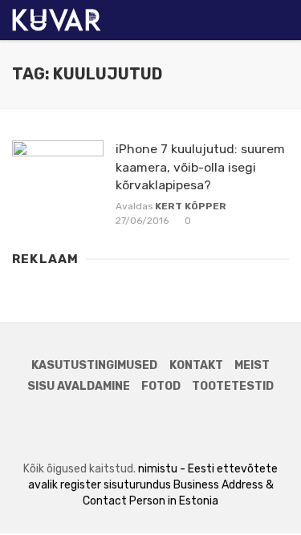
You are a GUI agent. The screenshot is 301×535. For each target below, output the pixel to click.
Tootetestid (233, 386)
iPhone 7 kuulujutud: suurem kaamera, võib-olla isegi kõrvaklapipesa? (200, 166)
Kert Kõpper (190, 206)
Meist (252, 365)
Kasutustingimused (94, 365)
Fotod (161, 386)
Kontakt (196, 365)
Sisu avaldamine (78, 386)
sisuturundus (137, 485)
